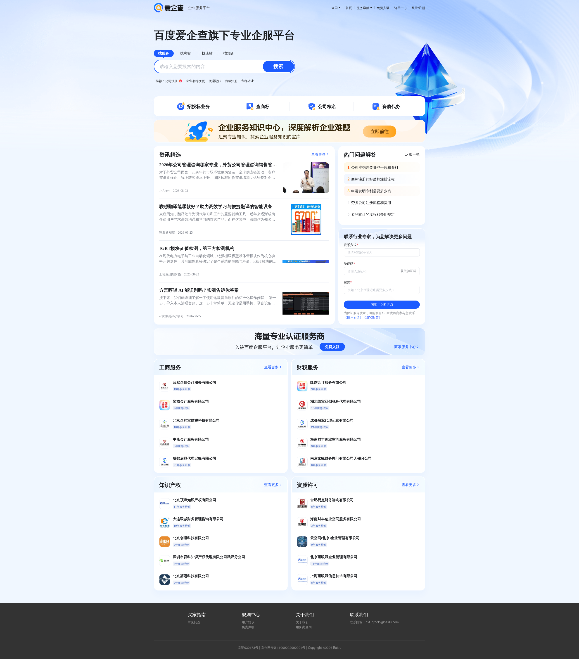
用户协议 (248, 622)
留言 (347, 282)
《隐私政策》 (372, 317)
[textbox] (224, 66)
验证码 (348, 264)
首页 (349, 7)
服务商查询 (304, 627)
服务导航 (363, 7)
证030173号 (249, 647)
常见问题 (194, 622)
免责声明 (248, 627)
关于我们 (302, 622)
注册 (422, 7)
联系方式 (350, 245)
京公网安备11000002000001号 (283, 647)
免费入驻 (383, 7)
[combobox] (224, 66)
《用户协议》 (353, 317)
